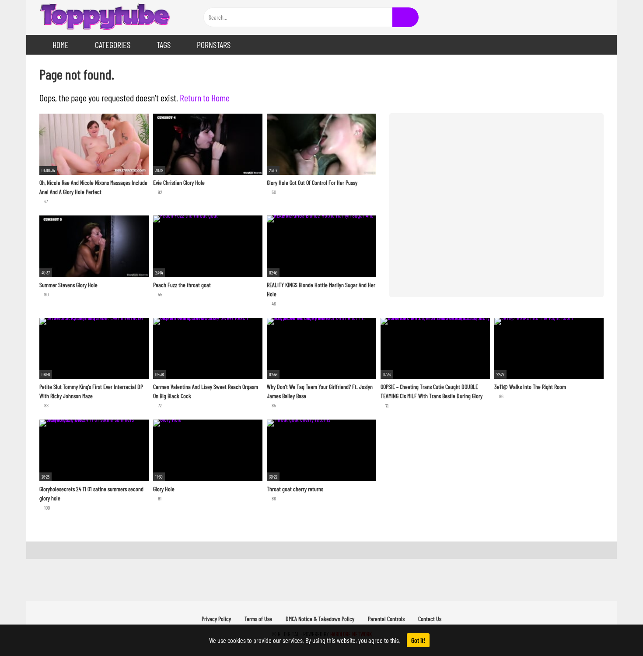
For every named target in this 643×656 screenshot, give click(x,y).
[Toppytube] (105, 17)
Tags (164, 44)
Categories (112, 44)
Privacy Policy (216, 618)
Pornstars (214, 44)
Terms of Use (258, 618)
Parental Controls (386, 618)
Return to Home (205, 97)
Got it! (418, 640)
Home (60, 44)
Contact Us (429, 618)
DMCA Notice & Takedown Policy (320, 618)
